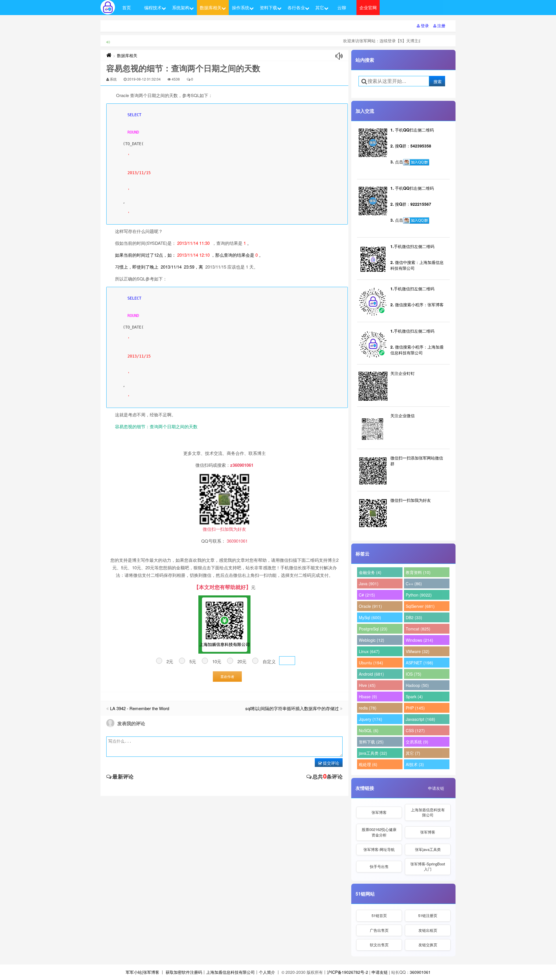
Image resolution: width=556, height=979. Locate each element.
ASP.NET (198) (419, 663)
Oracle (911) (370, 606)
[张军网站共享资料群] (416, 162)
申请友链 (436, 788)
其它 (319, 7)
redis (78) (367, 708)
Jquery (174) (370, 719)
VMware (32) (417, 651)
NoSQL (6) (368, 730)
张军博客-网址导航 (379, 849)
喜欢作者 (227, 676)
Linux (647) (369, 651)
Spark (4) (414, 696)
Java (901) (368, 583)
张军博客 (379, 812)
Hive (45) (367, 685)
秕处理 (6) (368, 764)
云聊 (341, 7)
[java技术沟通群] (416, 220)
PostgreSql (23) (373, 629)
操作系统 (240, 7)
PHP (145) (415, 708)
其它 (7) (413, 753)
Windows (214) (419, 640)
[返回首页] (108, 55)
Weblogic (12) (371, 640)
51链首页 (379, 915)
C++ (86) (414, 583)
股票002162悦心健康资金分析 (379, 832)
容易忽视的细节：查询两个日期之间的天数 (156, 426)
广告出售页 (379, 930)
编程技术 (153, 7)
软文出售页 (379, 944)
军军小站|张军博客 (142, 972)
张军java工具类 (428, 849)
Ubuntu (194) (371, 663)
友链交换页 (427, 944)
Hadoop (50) (417, 685)
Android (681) (371, 674)
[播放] (339, 56)
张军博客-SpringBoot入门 (427, 866)
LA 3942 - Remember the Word (139, 708)
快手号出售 (379, 866)
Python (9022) (419, 595)
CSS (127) (415, 730)
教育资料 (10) (418, 572)
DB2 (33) (414, 617)
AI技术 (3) (415, 764)
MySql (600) (370, 617)
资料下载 (268, 7)
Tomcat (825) (418, 629)
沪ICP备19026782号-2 (347, 972)
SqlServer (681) (420, 606)
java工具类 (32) (373, 753)
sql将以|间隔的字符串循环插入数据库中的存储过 (292, 708)
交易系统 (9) (417, 742)
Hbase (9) (368, 696)
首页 (126, 7)
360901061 (420, 972)
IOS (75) (413, 674)
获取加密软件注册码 (184, 972)
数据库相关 (211, 7)
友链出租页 (427, 930)
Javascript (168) (420, 719)
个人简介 (267, 972)
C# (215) (367, 595)
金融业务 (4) (370, 572)
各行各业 (296, 7)
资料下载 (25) (371, 742)
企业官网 (368, 7)
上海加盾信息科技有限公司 (428, 812)
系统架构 (180, 7)
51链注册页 (427, 915)
